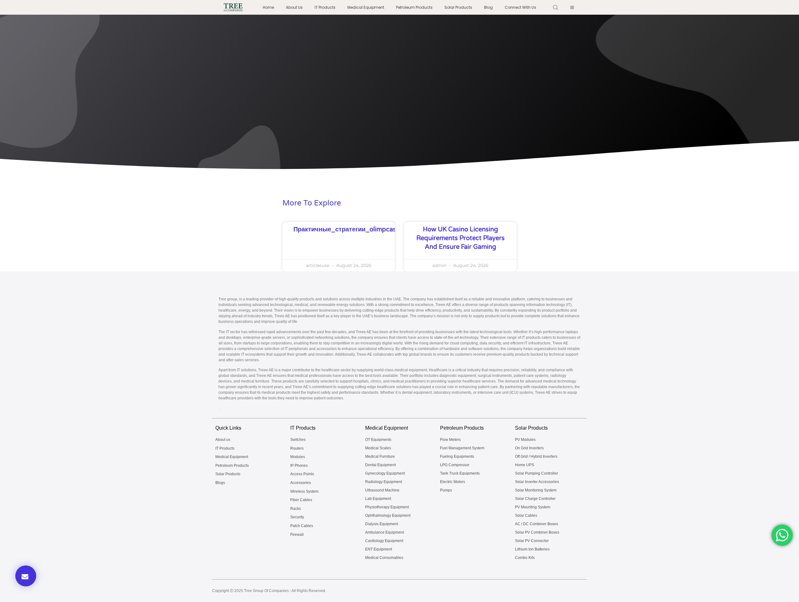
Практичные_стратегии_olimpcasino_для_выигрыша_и (379, 229)
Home (268, 7)
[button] (25, 575)
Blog (488, 7)
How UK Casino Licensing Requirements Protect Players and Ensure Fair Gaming (460, 238)
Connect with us (520, 7)
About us (294, 7)
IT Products (325, 7)
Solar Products (458, 7)
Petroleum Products (414, 7)
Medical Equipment (365, 7)
